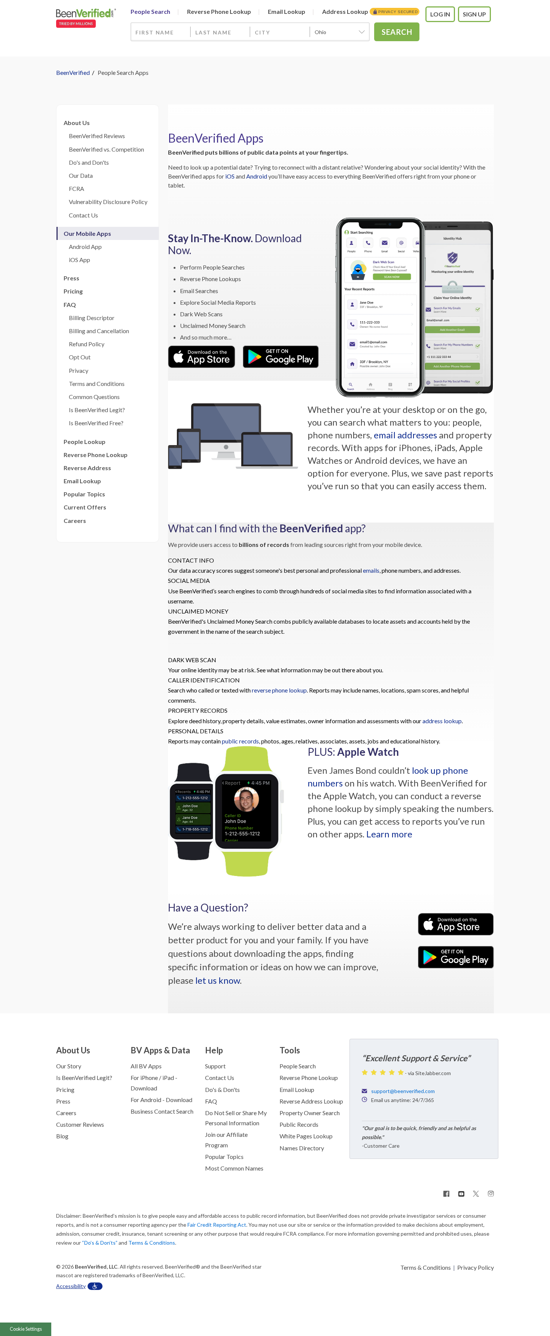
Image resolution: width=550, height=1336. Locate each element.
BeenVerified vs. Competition (105, 149)
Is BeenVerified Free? (95, 422)
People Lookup (85, 441)
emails (371, 570)
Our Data (80, 175)
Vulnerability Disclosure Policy (107, 201)
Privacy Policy (475, 1267)
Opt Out (79, 356)
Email (286, 11)
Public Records (298, 1124)
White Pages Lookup (306, 1135)
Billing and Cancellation (98, 330)
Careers (75, 520)
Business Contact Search (162, 1111)
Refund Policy (85, 343)
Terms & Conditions (151, 1242)
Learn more (389, 833)
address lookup (442, 720)
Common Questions (93, 396)
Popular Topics (84, 493)
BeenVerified (73, 72)
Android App (84, 246)
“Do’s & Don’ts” (99, 1242)
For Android (146, 1099)
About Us (77, 122)
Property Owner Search (309, 1112)
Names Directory (301, 1147)
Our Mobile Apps (87, 233)
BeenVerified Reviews (96, 135)
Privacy (77, 370)
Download (144, 1088)
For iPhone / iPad (152, 1077)
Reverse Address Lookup (311, 1101)
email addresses (405, 434)
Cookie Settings (26, 1329)
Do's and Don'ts (88, 162)
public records (240, 741)
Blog (62, 1135)
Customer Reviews (80, 1124)
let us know (217, 980)
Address (345, 11)
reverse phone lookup (279, 690)
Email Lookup (82, 480)
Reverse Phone (219, 11)
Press (71, 277)
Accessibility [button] (71, 1286)
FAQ (70, 304)
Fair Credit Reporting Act (216, 1224)
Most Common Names (234, 1168)
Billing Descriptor (90, 317)
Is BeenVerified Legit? (96, 409)
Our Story (68, 1065)
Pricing (73, 291)
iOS (230, 176)
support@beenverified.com (403, 1091)
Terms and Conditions (96, 383)
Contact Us (82, 215)
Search (397, 31)
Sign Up (474, 14)
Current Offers (85, 507)
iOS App (78, 259)
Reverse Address (87, 467)
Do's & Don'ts (222, 1089)
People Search (297, 1065)
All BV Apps (146, 1065)
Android (256, 176)
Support (215, 1065)
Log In (440, 14)
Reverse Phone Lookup (96, 454)
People (150, 11)
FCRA (75, 188)
